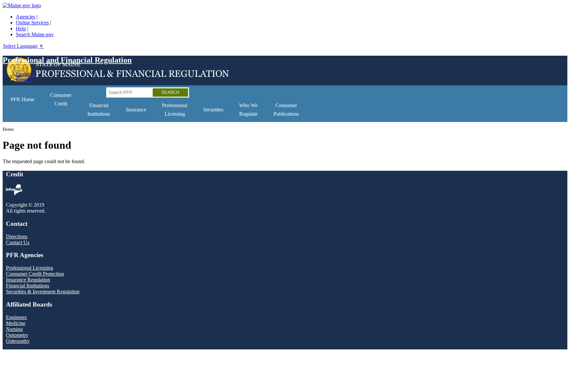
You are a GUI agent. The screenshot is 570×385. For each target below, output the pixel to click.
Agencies (25, 16)
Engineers (16, 317)
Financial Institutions (27, 285)
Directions (16, 236)
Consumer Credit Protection (35, 274)
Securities (213, 109)
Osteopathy (18, 341)
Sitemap (23, 79)
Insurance (136, 109)
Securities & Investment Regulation (42, 291)
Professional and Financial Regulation (67, 60)
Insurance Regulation (28, 279)
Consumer (61, 99)
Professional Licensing (29, 268)
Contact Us (26, 73)
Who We (248, 110)
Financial (98, 110)
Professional (174, 110)
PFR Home (22, 99)
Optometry (17, 335)
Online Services (32, 22)
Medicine (15, 323)
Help (21, 28)
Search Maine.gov (35, 34)
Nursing (14, 329)
